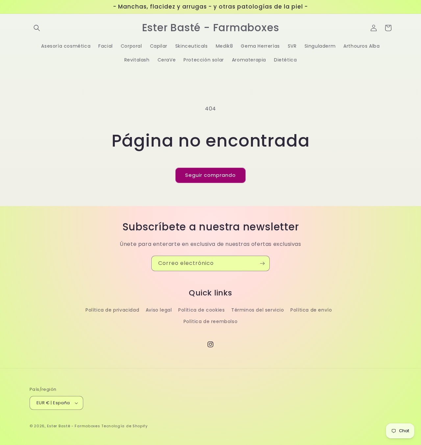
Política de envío (311, 310)
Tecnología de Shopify (124, 426)
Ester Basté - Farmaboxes (73, 426)
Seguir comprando (210, 175)
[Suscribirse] (262, 263)
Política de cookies (201, 310)
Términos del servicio (257, 310)
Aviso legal (159, 310)
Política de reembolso (211, 321)
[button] (37, 28)
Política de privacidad (112, 310)
